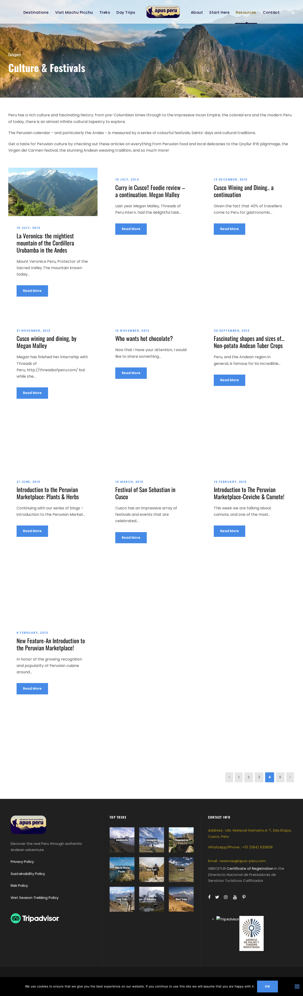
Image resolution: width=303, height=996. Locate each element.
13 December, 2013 (231, 179)
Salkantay (151, 899)
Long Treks (121, 899)
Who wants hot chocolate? (144, 338)
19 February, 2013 (230, 482)
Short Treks (181, 899)
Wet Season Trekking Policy (34, 897)
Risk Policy (19, 885)
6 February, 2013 (32, 633)
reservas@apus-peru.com (243, 860)
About (197, 12)
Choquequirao (181, 840)
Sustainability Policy (28, 873)
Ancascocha (122, 840)
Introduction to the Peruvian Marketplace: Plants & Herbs (48, 493)
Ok (267, 986)
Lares (181, 869)
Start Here (219, 12)
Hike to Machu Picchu (122, 869)
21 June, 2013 (28, 482)
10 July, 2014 (127, 179)
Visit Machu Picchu (74, 12)
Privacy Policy (22, 861)
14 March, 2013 (129, 482)
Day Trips (125, 12)
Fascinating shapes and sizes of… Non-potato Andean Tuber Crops (249, 342)
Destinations (36, 12)
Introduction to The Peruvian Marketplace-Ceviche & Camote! (249, 493)
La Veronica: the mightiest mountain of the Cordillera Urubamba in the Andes (45, 242)
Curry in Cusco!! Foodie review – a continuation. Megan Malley (150, 191)
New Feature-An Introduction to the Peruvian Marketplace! (51, 644)
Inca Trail (151, 869)
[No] (297, 986)
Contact (271, 12)
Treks (104, 12)
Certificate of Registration (250, 868)
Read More (32, 290)
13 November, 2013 (132, 331)
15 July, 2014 (28, 228)
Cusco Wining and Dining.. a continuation (244, 191)
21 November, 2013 (34, 331)
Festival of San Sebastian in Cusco (145, 493)
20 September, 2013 (232, 331)
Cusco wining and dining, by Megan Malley (46, 342)
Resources (246, 12)
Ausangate (151, 840)
